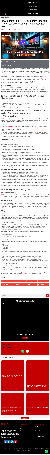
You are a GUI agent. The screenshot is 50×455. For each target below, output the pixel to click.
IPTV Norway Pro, (36, 132)
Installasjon (33, 9)
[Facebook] (5, 441)
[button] (7, 281)
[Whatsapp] (22, 351)
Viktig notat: (5, 64)
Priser (35, 2)
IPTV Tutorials (5, 17)
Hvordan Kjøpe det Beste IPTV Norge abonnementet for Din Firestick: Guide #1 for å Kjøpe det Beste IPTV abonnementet (12, 409)
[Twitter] (12, 441)
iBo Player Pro (6, 67)
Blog (29, 13)
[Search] (47, 295)
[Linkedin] (8, 441)
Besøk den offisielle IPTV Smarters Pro (11, 126)
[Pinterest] (15, 441)
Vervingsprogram (32, 6)
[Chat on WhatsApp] (46, 451)
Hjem (29, 2)
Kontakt (35, 13)
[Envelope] (27, 351)
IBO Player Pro (10, 148)
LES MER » (29, 389)
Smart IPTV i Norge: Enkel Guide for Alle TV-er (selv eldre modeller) (12, 376)
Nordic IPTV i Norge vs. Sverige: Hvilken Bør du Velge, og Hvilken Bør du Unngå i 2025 (37, 386)
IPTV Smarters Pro (7, 65)
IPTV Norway (4, 194)
